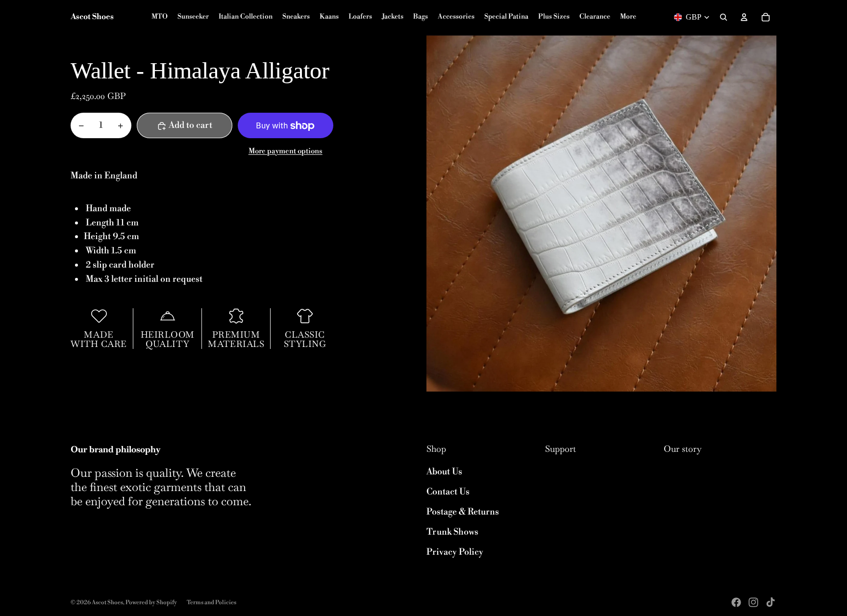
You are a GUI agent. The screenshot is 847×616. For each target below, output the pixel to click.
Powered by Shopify (151, 602)
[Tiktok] (770, 602)
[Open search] (723, 17)
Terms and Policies (211, 602)
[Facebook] (736, 602)
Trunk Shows (452, 532)
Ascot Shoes (107, 602)
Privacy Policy (454, 552)
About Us (444, 471)
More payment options (286, 151)
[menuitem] (628, 17)
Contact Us (448, 491)
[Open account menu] (744, 17)
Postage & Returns (462, 511)
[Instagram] (753, 602)
